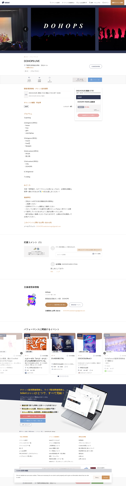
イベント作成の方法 (54, 443)
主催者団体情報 (95, 66)
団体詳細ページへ (76, 304)
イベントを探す (23, 440)
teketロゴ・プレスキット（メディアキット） (61, 461)
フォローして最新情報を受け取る (56, 304)
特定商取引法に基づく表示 (86, 451)
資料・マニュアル (54, 456)
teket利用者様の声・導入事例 (57, 453)
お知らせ (81, 456)
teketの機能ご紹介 (54, 448)
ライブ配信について (54, 451)
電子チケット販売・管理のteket (26, 431)
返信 (52, 271)
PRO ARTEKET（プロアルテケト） (28, 453)
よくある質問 (22, 451)
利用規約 (81, 440)
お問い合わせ (82, 459)
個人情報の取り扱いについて (86, 448)
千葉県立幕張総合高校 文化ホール (46, 483)
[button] (58, 376)
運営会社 (81, 453)
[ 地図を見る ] (30, 67)
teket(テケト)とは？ (54, 440)
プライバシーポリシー (85, 443)
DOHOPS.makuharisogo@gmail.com (48, 226)
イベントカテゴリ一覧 (25, 443)
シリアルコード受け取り (25, 456)
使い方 (21, 448)
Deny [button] (97, 477)
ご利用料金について (54, 445)
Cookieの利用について (85, 445)
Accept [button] (106, 477)
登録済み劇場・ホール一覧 (56, 459)
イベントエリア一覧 (24, 445)
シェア (58, 271)
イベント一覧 (39, 431)
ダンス (26, 56)
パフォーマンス (33, 56)
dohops (48, 292)
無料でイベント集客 (117, 2)
